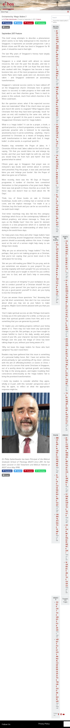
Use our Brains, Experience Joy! (67, 539)
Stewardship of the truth (57, 135)
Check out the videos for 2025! (57, 616)
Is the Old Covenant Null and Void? (57, 210)
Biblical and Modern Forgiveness (57, 101)
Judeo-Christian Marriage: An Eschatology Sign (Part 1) (57, 54)
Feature (39, 19)
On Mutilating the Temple (57, 524)
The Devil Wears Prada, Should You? (67, 408)
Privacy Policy (44, 723)
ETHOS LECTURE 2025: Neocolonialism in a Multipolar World (57, 268)
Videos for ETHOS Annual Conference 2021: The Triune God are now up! (57, 670)
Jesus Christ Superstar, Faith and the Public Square (67, 361)
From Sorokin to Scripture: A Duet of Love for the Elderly (67, 304)
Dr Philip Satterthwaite (10, 19)
